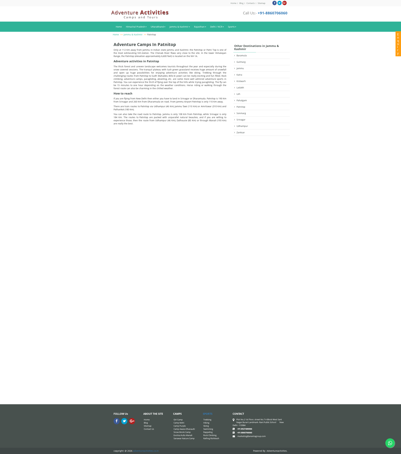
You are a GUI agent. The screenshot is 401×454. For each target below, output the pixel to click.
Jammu (240, 68)
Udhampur (242, 126)
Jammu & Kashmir (178, 26)
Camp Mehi (179, 422)
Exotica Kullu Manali (183, 435)
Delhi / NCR (216, 26)
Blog (241, 3)
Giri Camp (178, 419)
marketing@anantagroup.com (251, 436)
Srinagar (241, 119)
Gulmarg (241, 61)
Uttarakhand (157, 26)
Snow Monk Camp (182, 432)
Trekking (207, 419)
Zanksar (241, 132)
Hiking (206, 422)
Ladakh (240, 87)
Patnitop (151, 34)
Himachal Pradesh (135, 26)
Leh (238, 93)
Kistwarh (241, 81)
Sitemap (261, 3)
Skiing (206, 425)
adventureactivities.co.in (146, 450)
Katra (239, 74)
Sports (231, 26)
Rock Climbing (209, 435)
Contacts (250, 3)
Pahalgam (242, 100)
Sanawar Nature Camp (184, 438)
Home (233, 3)
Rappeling (208, 432)
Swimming (208, 429)
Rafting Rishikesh (211, 438)
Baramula (242, 55)
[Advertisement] (261, 272)
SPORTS (207, 414)
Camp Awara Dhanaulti (184, 429)
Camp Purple (180, 425)
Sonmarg (241, 113)
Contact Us (149, 429)
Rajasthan (199, 26)
